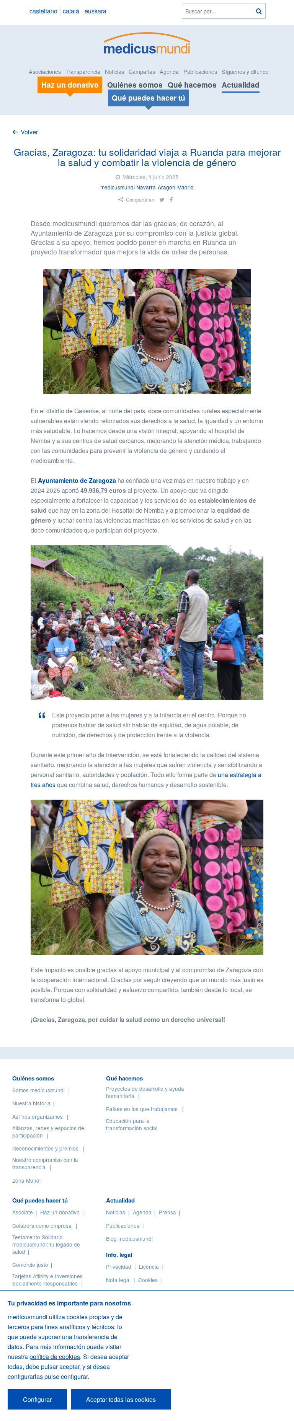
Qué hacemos (192, 84)
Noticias (114, 71)
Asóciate (22, 1212)
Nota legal (118, 1280)
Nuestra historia (31, 1103)
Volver (29, 131)
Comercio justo (30, 1264)
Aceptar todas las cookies (121, 1399)
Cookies (148, 1280)
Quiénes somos (135, 84)
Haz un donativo (60, 1212)
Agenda (169, 71)
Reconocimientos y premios (45, 1148)
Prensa (167, 1212)
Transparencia (82, 71)
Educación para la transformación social (131, 1124)
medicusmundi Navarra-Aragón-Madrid (147, 187)
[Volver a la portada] (147, 41)
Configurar (37, 1399)
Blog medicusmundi (129, 1238)
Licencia (149, 1266)
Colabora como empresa (42, 1225)
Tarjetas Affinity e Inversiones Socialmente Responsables (47, 1279)
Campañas (142, 71)
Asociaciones (45, 71)
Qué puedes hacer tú (40, 1200)
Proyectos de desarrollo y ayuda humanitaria (145, 1092)
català (71, 11)
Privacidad (118, 1266)
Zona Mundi (26, 1180)
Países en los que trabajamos (142, 1109)
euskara (95, 11)
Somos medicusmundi (38, 1090)
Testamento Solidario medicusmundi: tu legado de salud (46, 1244)
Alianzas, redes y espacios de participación (48, 1131)
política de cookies (54, 1356)
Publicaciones (200, 71)
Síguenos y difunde (245, 71)
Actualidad (241, 84)
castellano (43, 11)
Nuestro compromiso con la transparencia (45, 1163)
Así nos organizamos (37, 1116)
